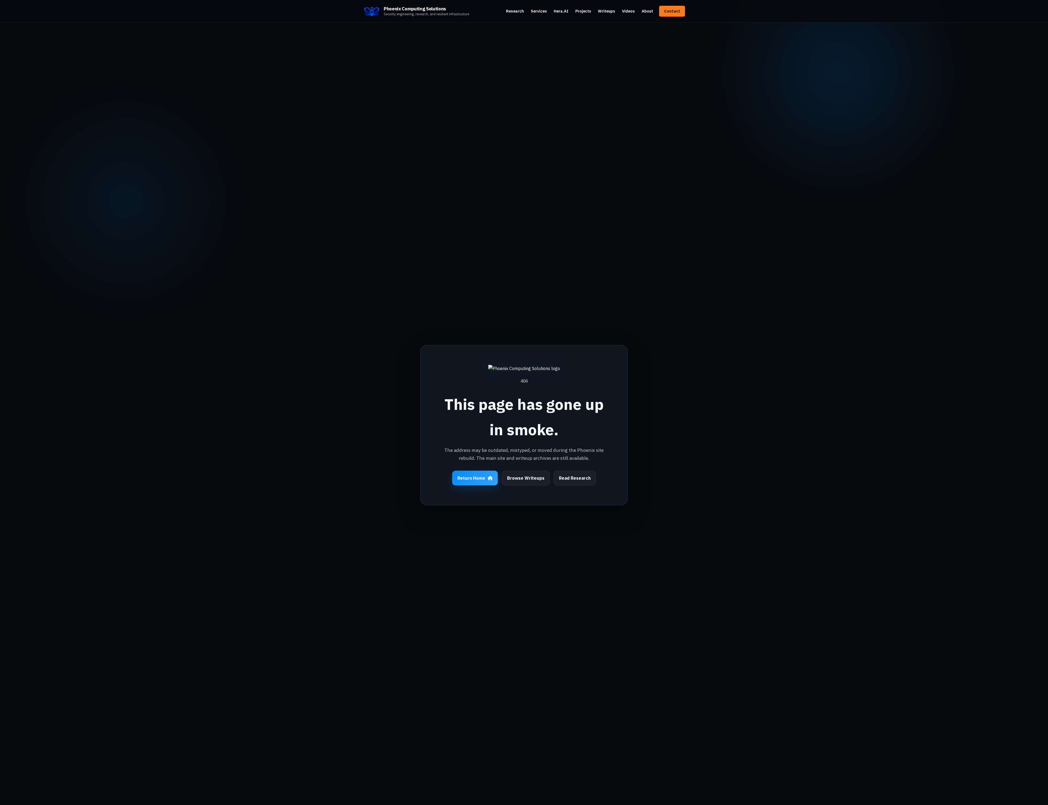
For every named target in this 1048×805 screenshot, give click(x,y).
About (647, 11)
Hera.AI (561, 11)
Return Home (471, 478)
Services (539, 11)
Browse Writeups (525, 478)
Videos (628, 11)
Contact (672, 11)
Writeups (606, 11)
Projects (583, 11)
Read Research (575, 478)
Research (515, 11)
